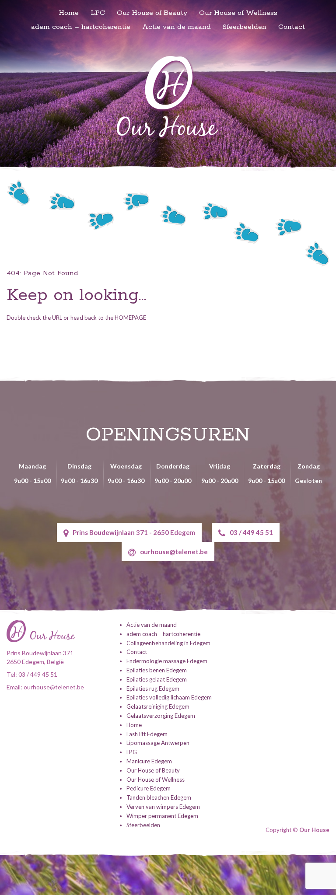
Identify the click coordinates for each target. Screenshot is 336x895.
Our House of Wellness (238, 12)
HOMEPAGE (130, 317)
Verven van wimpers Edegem (163, 806)
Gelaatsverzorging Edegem (160, 715)
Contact (291, 26)
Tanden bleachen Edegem (158, 797)
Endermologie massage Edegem (166, 660)
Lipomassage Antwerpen (157, 742)
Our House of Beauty (152, 12)
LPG (98, 12)
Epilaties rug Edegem (152, 688)
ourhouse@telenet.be (174, 552)
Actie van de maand (176, 26)
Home (69, 12)
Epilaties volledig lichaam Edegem (169, 697)
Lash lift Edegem (147, 734)
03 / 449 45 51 (251, 532)
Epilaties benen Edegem (156, 670)
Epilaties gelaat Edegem (156, 679)
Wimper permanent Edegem (162, 815)
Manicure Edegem (149, 761)
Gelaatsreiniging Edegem (157, 706)
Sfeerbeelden (244, 26)
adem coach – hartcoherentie (80, 26)
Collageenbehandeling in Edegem (168, 643)
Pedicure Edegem (148, 788)
